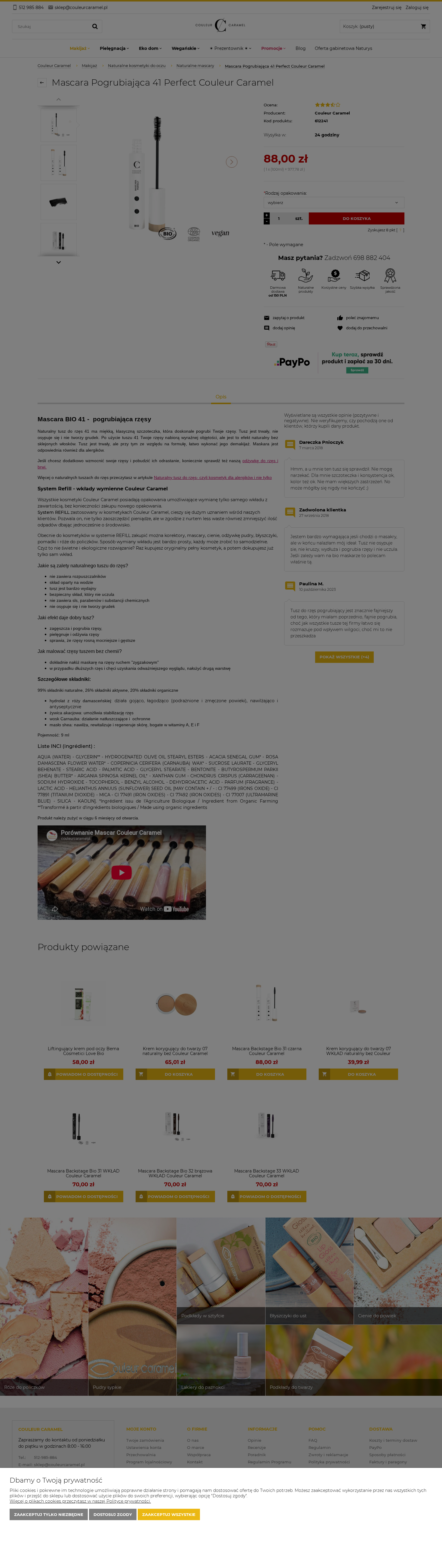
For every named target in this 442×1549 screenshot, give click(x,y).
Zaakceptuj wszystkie (168, 1514)
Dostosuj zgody (113, 1514)
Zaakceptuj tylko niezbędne (48, 1514)
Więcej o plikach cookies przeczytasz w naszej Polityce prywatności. (80, 1501)
